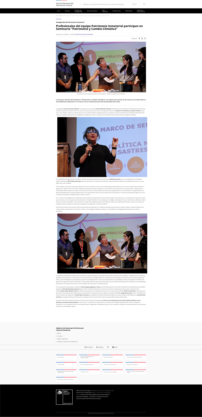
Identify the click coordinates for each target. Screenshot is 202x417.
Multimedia (128, 11)
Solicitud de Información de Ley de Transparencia (65, 372)
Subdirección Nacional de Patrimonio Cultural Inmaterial (70, 329)
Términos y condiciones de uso (99, 396)
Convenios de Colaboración (110, 364)
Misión (59, 333)
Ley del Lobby (60, 357)
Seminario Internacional (141, 10)
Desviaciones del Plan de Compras (65, 379)
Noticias (67, 11)
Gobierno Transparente (132, 364)
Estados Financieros (108, 357)
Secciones (60, 336)
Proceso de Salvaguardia (78, 10)
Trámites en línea (84, 372)
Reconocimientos (92, 11)
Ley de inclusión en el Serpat (110, 372)
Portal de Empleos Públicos (86, 364)
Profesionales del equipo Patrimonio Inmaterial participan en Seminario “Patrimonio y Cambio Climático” (99, 27)
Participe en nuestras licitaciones (134, 357)
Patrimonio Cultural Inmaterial (84, 34)
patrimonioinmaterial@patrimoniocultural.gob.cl (95, 394)
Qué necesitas (105, 10)
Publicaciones (117, 11)
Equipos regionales (62, 339)
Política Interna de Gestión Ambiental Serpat (135, 372)
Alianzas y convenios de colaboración (67, 341)
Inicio (58, 11)
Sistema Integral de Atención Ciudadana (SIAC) (87, 357)
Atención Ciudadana (82, 396)
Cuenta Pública (60, 364)
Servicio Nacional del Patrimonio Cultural (88, 398)
